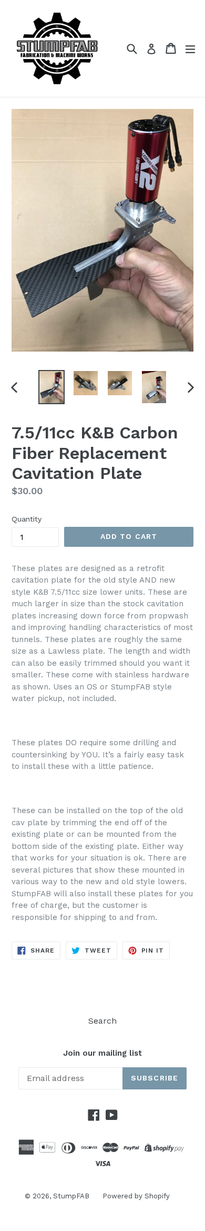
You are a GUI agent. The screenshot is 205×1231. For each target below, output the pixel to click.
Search (102, 1021)
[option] (51, 387)
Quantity (27, 519)
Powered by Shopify (136, 1196)
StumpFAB (71, 1196)
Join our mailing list (102, 1053)
